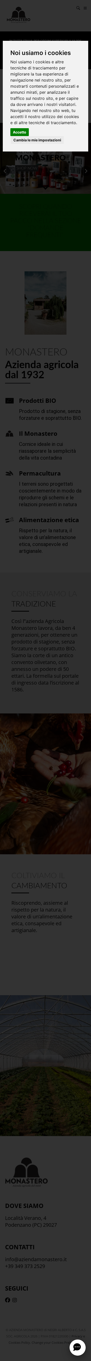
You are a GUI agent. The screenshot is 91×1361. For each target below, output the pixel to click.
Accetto (19, 132)
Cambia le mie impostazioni (37, 140)
